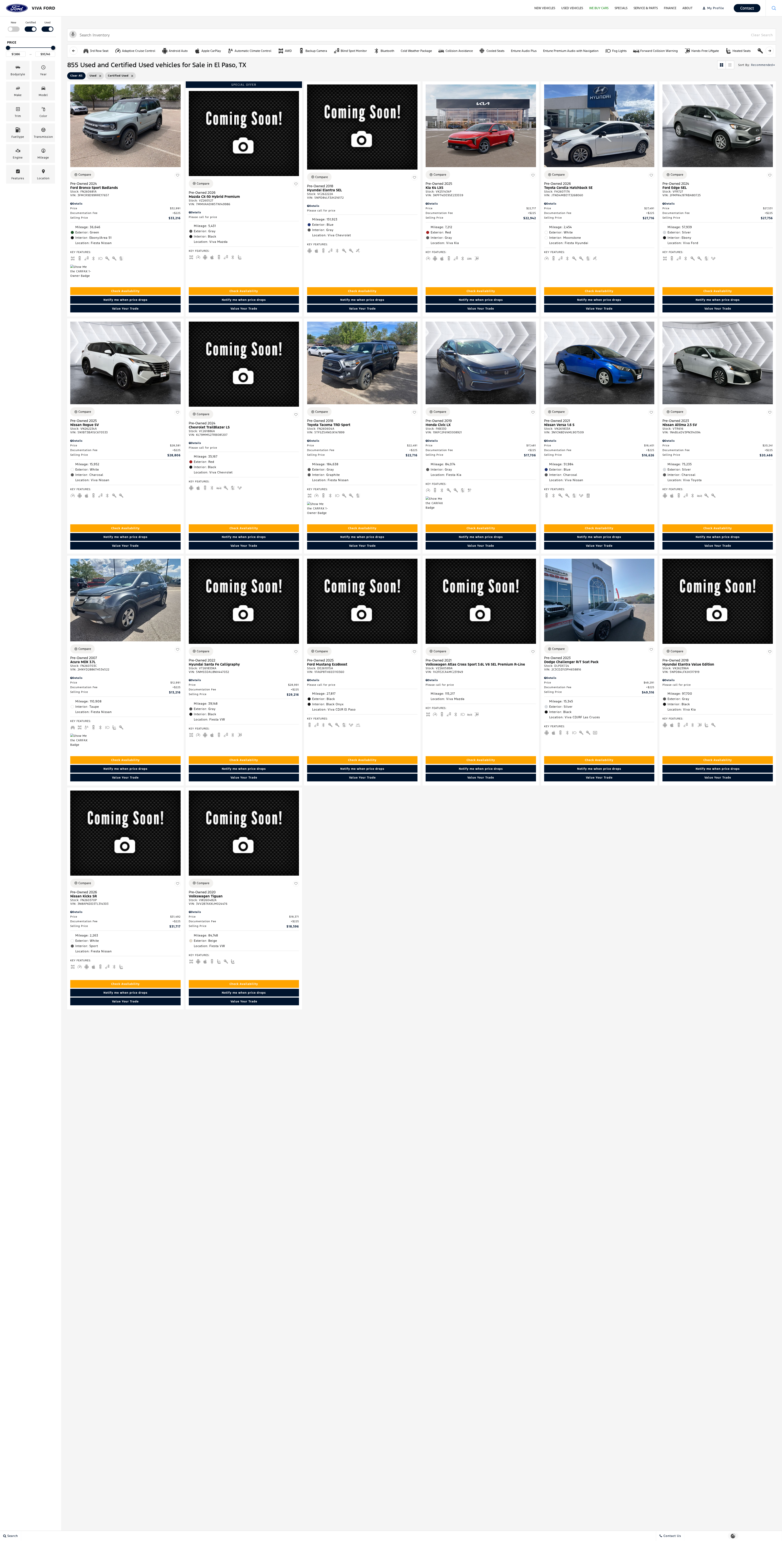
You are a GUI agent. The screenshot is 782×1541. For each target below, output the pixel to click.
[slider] (8, 48)
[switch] (13, 26)
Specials (621, 8)
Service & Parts (646, 8)
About (687, 8)
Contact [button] (747, 8)
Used (47, 22)
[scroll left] (73, 51)
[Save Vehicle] (178, 175)
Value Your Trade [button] (125, 308)
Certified (30, 22)
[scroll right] (770, 51)
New (13, 22)
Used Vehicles (572, 8)
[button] (774, 8)
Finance (670, 8)
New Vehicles (544, 8)
